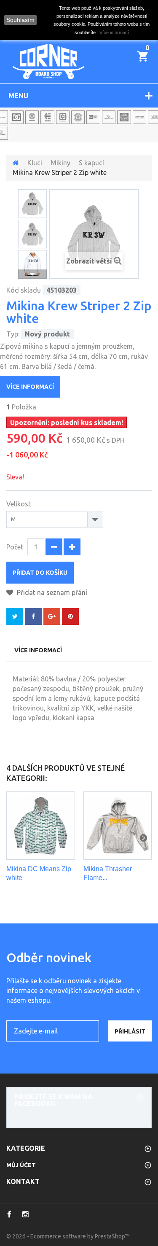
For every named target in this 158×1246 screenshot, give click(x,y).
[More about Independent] (78, 117)
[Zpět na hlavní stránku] (16, 163)
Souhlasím (20, 19)
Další (32, 274)
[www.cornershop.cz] (48, 61)
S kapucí (91, 163)
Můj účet (21, 1165)
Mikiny (60, 163)
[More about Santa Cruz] (124, 117)
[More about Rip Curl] (108, 117)
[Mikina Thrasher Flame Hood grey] (117, 825)
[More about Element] (32, 117)
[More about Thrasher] (139, 117)
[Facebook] (9, 1214)
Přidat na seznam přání (51, 592)
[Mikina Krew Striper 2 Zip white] (32, 203)
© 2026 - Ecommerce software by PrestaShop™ (68, 1236)
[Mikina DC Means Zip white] (40, 825)
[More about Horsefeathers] (63, 117)
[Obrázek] (32, 234)
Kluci (34, 163)
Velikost (19, 504)
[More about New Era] (93, 117)
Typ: (12, 334)
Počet (14, 547)
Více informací (30, 386)
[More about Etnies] (47, 117)
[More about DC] (16, 117)
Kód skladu (23, 290)
